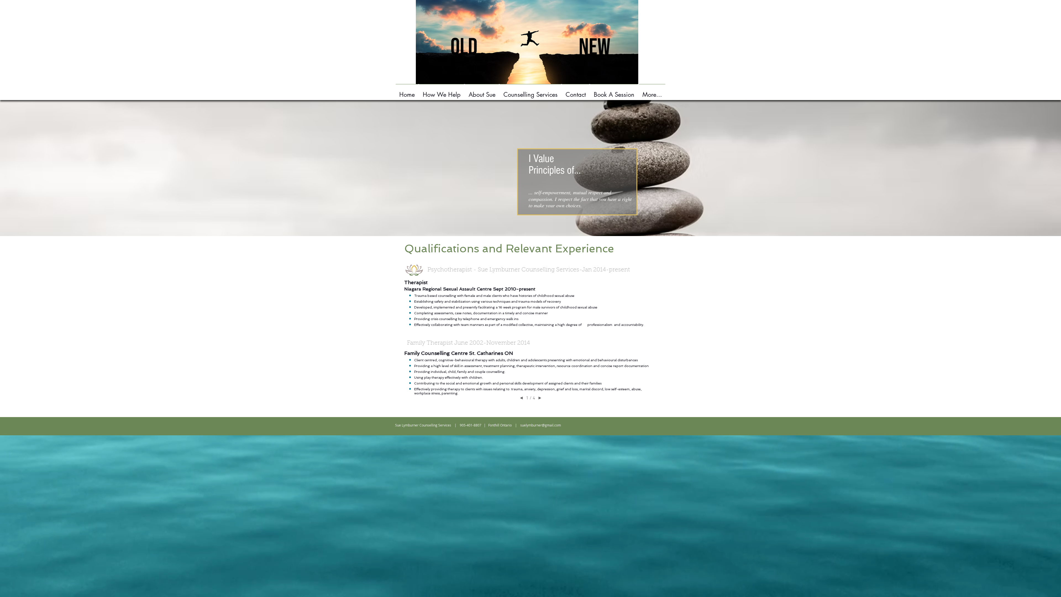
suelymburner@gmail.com (540, 425)
